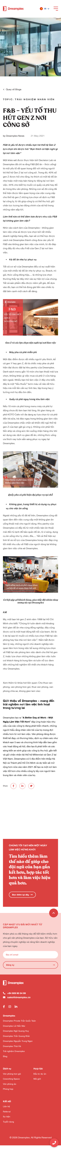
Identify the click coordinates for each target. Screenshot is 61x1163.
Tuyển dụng (8, 1122)
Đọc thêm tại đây (20, 894)
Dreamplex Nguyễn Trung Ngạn (18, 1041)
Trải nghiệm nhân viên (35, 99)
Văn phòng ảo (9, 1084)
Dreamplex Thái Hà (12, 1046)
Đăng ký (10, 965)
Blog (5, 1056)
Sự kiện (6, 1116)
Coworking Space (11, 1079)
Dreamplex (27, 266)
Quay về (13, 89)
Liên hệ (6, 1106)
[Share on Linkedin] (22, 786)
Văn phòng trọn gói (12, 1074)
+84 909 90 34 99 (16, 993)
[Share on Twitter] (31, 786)
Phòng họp (8, 1089)
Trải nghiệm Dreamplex (14, 1051)
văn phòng (22, 189)
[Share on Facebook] (13, 786)
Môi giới (37, 1079)
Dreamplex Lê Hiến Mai (14, 1026)
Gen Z (17, 172)
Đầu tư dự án (39, 1074)
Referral (7, 1111)
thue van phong (40, 687)
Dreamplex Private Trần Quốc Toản (19, 1021)
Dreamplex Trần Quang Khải (16, 1036)
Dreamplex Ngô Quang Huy (16, 1031)
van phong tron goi (20, 687)
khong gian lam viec (29, 691)
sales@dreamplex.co (18, 997)
